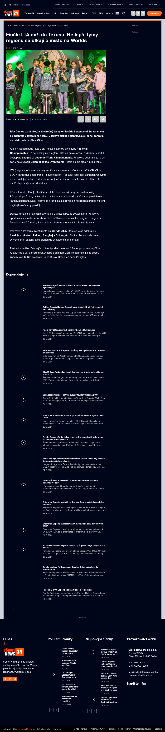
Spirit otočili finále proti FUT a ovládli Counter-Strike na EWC (70, 394)
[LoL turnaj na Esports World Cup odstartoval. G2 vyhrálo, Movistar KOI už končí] (54, 674)
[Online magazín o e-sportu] (9, 13)
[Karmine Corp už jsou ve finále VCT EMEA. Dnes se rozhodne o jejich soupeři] (23, 290)
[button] (124, 13)
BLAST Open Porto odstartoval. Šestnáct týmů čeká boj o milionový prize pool (73, 373)
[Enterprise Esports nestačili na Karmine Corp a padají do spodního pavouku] (23, 507)
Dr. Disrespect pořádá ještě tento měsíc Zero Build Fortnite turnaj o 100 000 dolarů (70, 689)
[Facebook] (133, 13)
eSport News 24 (20, 119)
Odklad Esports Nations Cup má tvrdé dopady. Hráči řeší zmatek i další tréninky (73, 308)
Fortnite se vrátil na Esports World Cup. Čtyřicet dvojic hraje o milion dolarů (74, 546)
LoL (7, 25)
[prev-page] (8, 610)
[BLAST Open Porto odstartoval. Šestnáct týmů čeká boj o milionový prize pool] (23, 377)
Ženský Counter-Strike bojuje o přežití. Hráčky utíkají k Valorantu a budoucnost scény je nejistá (73, 438)
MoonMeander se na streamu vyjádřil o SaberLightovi (69, 700)
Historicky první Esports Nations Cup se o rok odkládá (67, 589)
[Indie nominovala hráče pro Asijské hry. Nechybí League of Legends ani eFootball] (23, 355)
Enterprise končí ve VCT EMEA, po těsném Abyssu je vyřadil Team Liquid (73, 416)
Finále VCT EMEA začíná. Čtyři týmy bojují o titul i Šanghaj (69, 329)
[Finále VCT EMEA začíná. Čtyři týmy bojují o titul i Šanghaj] (23, 334)
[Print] (103, 119)
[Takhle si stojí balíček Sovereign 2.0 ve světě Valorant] (54, 650)
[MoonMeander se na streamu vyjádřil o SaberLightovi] (54, 698)
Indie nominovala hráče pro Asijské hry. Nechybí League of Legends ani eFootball (74, 351)
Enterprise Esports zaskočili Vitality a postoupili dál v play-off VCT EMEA (73, 524)
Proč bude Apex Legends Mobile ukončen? (69, 663)
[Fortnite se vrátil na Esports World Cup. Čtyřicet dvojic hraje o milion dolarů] (23, 550)
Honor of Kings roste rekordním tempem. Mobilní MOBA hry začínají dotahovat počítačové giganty (74, 459)
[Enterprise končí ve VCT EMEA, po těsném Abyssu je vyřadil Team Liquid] (23, 420)
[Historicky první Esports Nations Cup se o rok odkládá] (23, 594)
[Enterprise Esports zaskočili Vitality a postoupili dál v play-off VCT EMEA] (23, 529)
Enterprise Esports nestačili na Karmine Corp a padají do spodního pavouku (73, 503)
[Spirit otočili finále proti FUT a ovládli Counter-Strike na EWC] (23, 399)
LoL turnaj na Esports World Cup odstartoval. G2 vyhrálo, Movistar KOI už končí (69, 678)
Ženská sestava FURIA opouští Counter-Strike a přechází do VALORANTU (70, 568)
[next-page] (13, 610)
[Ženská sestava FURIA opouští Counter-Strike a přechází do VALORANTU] (23, 572)
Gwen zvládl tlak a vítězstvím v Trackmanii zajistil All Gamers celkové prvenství (70, 481)
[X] (143, 13)
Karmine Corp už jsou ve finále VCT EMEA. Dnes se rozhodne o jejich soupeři (71, 286)
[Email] (95, 119)
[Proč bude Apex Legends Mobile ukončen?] (54, 662)
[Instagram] (138, 13)
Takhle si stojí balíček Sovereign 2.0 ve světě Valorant (70, 652)
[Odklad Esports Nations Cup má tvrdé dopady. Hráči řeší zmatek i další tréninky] (23, 312)
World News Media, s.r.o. (26, 729)
